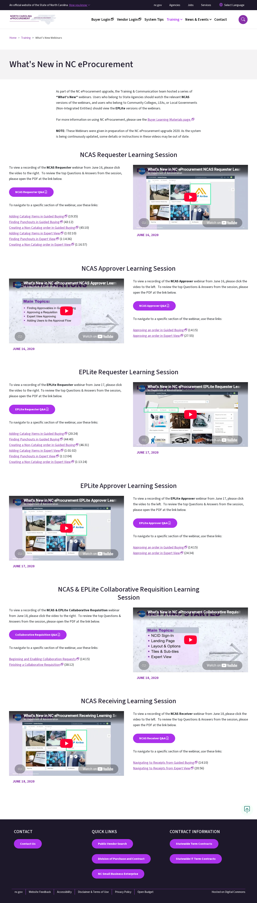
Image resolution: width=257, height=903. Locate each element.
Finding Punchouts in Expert (32, 239)
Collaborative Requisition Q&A (36, 635)
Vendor (127, 19)
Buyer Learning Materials (169, 119)
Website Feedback (40, 892)
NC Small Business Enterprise (118, 874)
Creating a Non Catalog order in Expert (40, 244)
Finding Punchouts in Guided (34, 222)
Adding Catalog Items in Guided (36, 216)
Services (206, 5)
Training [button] (173, 19)
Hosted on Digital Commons (228, 892)
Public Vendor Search (112, 844)
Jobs (191, 5)
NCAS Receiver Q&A (152, 738)
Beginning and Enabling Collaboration (42, 659)
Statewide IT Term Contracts (196, 859)
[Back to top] (247, 810)
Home (13, 38)
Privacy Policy (123, 892)
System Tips (154, 19)
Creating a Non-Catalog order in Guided (42, 227)
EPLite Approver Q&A (153, 523)
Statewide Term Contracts (194, 844)
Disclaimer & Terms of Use (93, 892)
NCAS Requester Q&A (29, 192)
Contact (220, 19)
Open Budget (146, 892)
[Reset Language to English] (221, 5)
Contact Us (28, 844)
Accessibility (64, 892)
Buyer (100, 19)
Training (26, 38)
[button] (243, 19)
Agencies (174, 5)
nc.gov (158, 5)
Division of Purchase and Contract (121, 859)
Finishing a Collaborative (34, 664)
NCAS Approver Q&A (152, 306)
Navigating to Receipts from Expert (161, 768)
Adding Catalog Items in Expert (34, 233)
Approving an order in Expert (156, 335)
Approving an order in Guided (158, 330)
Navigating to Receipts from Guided (163, 762)
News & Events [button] (197, 19)
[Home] (32, 15)
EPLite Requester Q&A (30, 409)
